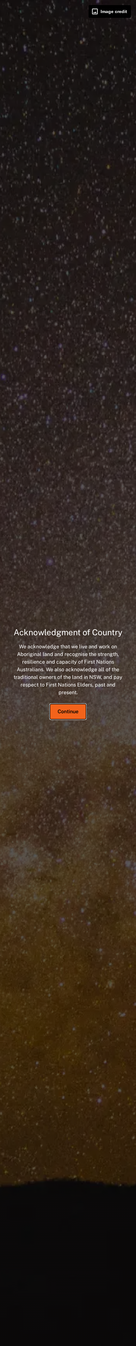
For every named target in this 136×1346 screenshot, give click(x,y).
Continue (68, 711)
